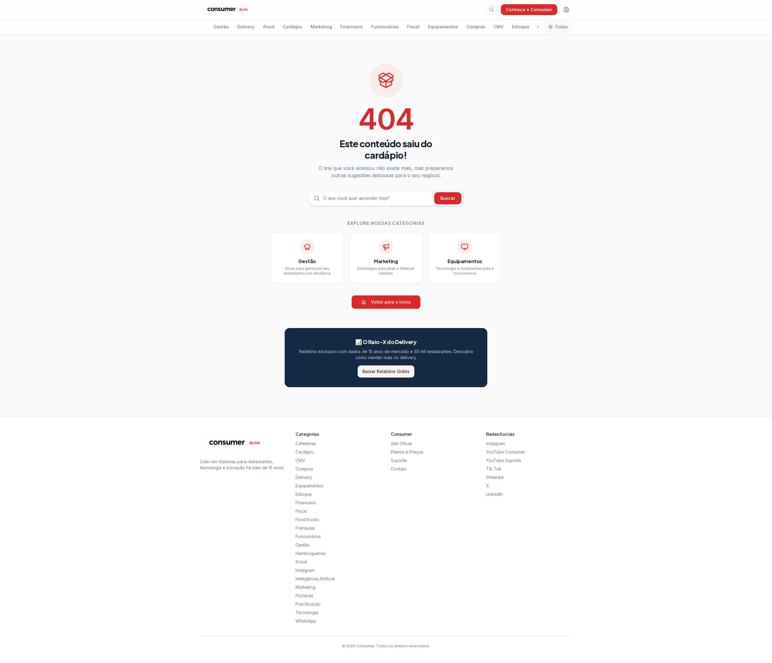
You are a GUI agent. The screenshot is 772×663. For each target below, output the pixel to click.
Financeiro (351, 26)
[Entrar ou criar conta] (566, 9)
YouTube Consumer (505, 451)
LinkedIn (494, 494)
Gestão (221, 26)
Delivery (246, 26)
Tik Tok (493, 468)
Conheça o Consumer (529, 9)
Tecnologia (307, 612)
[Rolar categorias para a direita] (538, 27)
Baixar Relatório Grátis (386, 371)
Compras (476, 26)
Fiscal (413, 26)
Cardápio (292, 26)
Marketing (321, 26)
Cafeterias (306, 443)
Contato (399, 468)
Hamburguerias (311, 553)
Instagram (305, 570)
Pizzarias (304, 595)
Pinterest (495, 477)
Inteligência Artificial (315, 578)
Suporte (399, 460)
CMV (499, 26)
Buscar (447, 198)
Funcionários (385, 26)
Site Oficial (401, 443)
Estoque (520, 26)
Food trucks (307, 519)
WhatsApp (306, 620)
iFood (268, 26)
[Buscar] (491, 9)
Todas (561, 26)
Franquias (305, 528)
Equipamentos (443, 26)
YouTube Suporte (503, 460)
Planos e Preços (407, 451)
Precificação (308, 604)
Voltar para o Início (391, 301)
